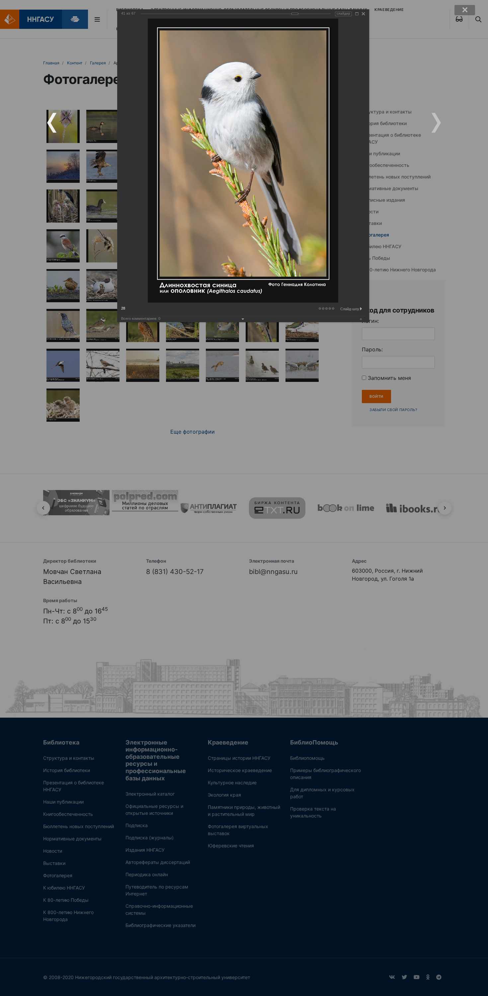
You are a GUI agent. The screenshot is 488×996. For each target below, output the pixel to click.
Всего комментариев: (140, 318)
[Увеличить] (357, 14)
